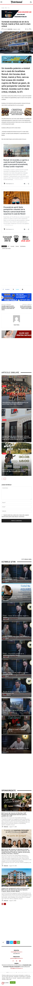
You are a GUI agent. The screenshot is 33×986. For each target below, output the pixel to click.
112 (8, 8)
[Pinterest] (14, 942)
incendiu (12, 246)
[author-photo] (3, 827)
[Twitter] (11, 942)
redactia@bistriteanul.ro (16, 951)
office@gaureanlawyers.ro (16, 968)
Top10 (4, 386)
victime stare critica (6, 248)
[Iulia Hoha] (3, 29)
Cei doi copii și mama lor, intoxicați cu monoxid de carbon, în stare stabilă (25, 307)
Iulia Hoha (10, 29)
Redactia (6, 826)
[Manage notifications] (3, 983)
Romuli (17, 246)
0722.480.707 (16, 953)
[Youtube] (20, 961)
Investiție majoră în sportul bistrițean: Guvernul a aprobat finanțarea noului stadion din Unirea (8, 307)
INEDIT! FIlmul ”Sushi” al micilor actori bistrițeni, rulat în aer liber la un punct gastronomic (16, 470)
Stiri (6, 8)
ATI (8, 246)
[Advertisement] (16, 266)
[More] (22, 289)
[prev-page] (2, 479)
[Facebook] (7, 942)
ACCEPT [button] (13, 982)
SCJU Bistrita (22, 246)
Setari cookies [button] (5, 982)
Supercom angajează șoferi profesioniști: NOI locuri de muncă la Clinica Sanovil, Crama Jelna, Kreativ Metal (16, 890)
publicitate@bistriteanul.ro (16, 958)
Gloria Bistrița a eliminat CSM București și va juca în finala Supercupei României (15, 403)
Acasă (3, 8)
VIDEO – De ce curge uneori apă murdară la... (16, 636)
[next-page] (5, 479)
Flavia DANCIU (7, 695)
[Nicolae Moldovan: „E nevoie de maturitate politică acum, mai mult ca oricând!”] (16, 687)
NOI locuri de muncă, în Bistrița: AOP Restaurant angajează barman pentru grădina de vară (14, 814)
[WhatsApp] (18, 942)
